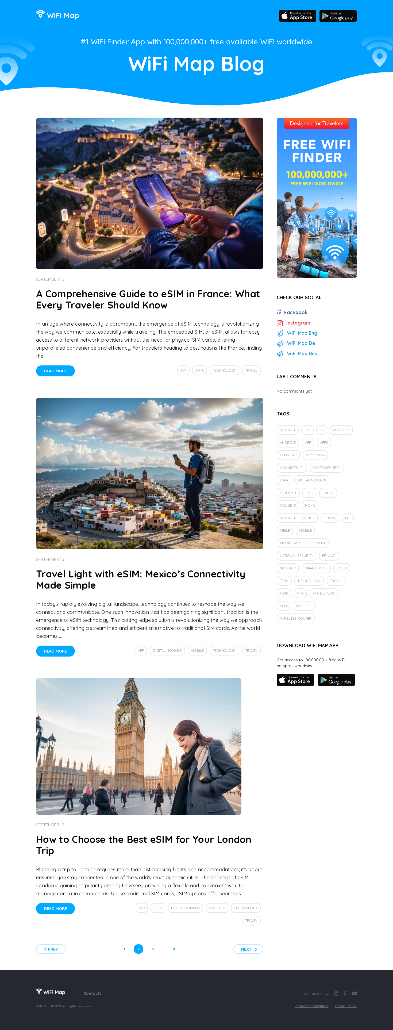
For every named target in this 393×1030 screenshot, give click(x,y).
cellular (288, 455)
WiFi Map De (301, 343)
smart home (316, 568)
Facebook (295, 312)
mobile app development (302, 543)
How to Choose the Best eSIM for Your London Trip (144, 845)
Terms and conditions (312, 1006)
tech (284, 580)
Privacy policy (346, 1006)
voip (284, 593)
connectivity (292, 467)
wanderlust (324, 593)
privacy (329, 555)
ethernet (288, 493)
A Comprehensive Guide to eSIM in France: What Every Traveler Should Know (148, 299)
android (288, 442)
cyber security (327, 467)
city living (315, 455)
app (183, 370)
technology (224, 370)
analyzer (341, 430)
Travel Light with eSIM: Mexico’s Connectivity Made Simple (140, 579)
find (309, 493)
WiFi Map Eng (302, 333)
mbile (285, 530)
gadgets (217, 908)
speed (342, 568)
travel (251, 370)
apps (324, 442)
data (199, 370)
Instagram (298, 323)
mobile (197, 650)
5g (321, 430)
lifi (347, 518)
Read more (55, 370)
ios (307, 430)
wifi (283, 606)
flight (328, 493)
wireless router (295, 618)
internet (287, 430)
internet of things (297, 518)
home (310, 505)
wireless (304, 606)
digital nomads (167, 650)
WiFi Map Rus (302, 353)
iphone (330, 518)
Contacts (92, 993)
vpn (300, 593)
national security (296, 555)
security (288, 568)
